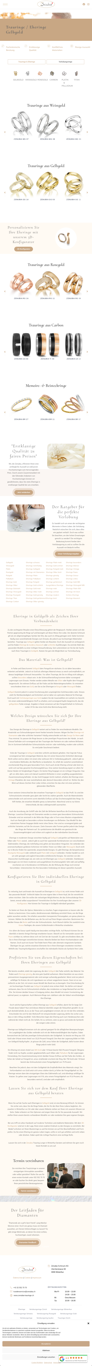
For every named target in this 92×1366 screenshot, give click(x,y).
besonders (22, 677)
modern (32, 645)
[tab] (26, 61)
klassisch (39, 645)
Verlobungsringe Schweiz (23, 1314)
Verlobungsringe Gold (68, 1314)
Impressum (56, 1362)
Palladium (64, 1053)
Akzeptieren (46, 1344)
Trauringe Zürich (64, 1318)
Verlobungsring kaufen (45, 1318)
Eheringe (22, 645)
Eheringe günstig (25, 974)
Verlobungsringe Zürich (38, 1309)
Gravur (21, 925)
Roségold (12, 853)
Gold (32, 687)
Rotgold (59, 687)
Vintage (12, 780)
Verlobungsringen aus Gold (30, 698)
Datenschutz (48, 1362)
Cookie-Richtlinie (37, 1362)
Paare (10, 937)
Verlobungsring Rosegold (46, 1314)
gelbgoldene (14, 704)
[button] (88, 1323)
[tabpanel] (46, 79)
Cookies (27, 1278)
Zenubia (29, 1143)
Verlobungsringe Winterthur (61, 1309)
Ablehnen (46, 1350)
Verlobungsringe (26, 1318)
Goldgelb (34, 651)
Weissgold (71, 687)
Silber (60, 681)
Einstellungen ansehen (46, 1357)
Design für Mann (73, 735)
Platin (19, 841)
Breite (25, 922)
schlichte (51, 645)
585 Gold (37, 1050)
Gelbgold (30, 642)
